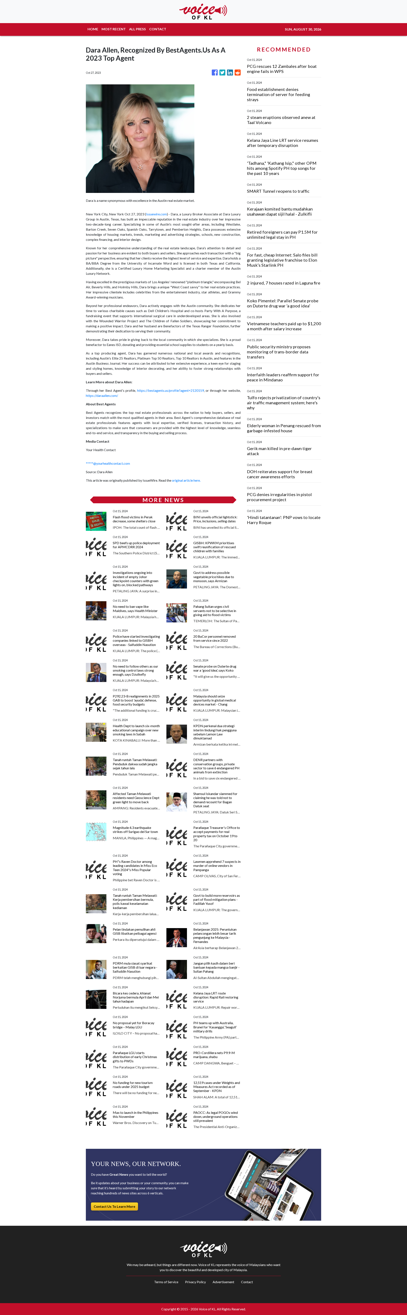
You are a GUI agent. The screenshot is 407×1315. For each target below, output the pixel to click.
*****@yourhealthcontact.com (108, 463)
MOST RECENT (114, 29)
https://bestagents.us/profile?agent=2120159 (170, 390)
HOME (93, 29)
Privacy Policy (195, 1282)
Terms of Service (166, 1282)
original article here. (186, 480)
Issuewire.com (156, 214)
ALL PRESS (137, 29)
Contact (247, 1282)
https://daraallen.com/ (102, 395)
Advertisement (223, 1282)
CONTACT (157, 29)
